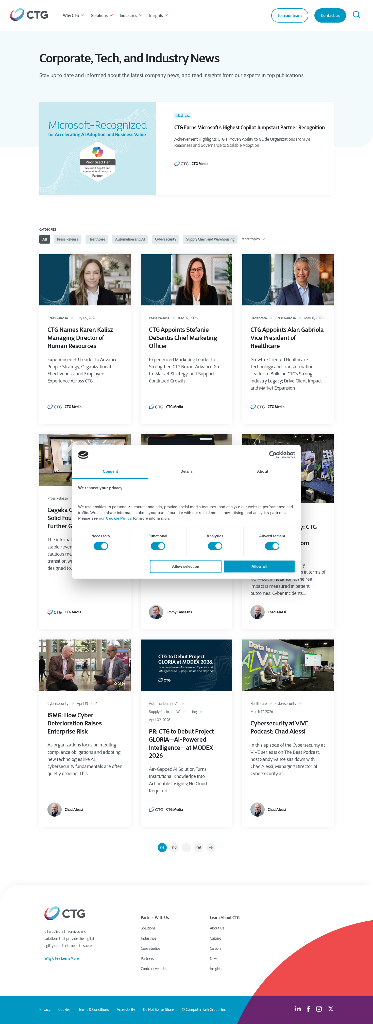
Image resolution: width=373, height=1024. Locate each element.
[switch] (158, 546)
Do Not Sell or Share (158, 1009)
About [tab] (262, 471)
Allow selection (185, 566)
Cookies (64, 1009)
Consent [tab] (110, 471)
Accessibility (126, 1009)
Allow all (259, 566)
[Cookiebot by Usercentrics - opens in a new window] (273, 455)
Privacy (44, 1009)
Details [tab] (186, 471)
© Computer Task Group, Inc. (204, 1009)
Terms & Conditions (93, 1009)
